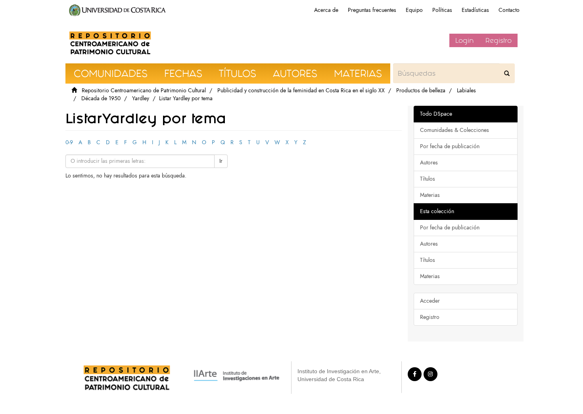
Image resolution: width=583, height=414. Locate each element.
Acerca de (326, 10)
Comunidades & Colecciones (454, 130)
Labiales (466, 90)
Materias (430, 195)
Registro (498, 40)
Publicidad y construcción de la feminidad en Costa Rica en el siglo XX (301, 90)
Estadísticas (475, 10)
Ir (220, 161)
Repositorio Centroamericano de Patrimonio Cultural (144, 90)
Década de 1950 (101, 98)
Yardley (140, 98)
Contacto (509, 10)
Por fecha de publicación (449, 146)
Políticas (442, 10)
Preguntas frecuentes (372, 10)
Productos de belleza (420, 90)
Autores (429, 162)
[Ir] (507, 73)
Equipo (414, 10)
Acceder (430, 301)
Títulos (427, 179)
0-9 (69, 142)
